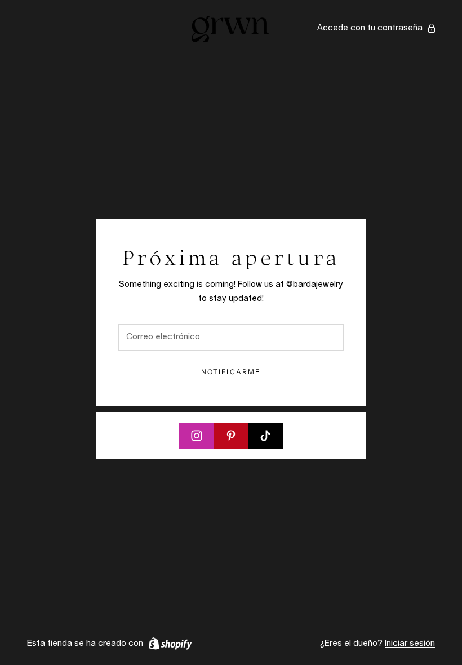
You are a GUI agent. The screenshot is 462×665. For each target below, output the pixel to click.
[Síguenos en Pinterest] (231, 435)
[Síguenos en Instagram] (197, 435)
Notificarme (231, 371)
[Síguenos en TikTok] (265, 435)
